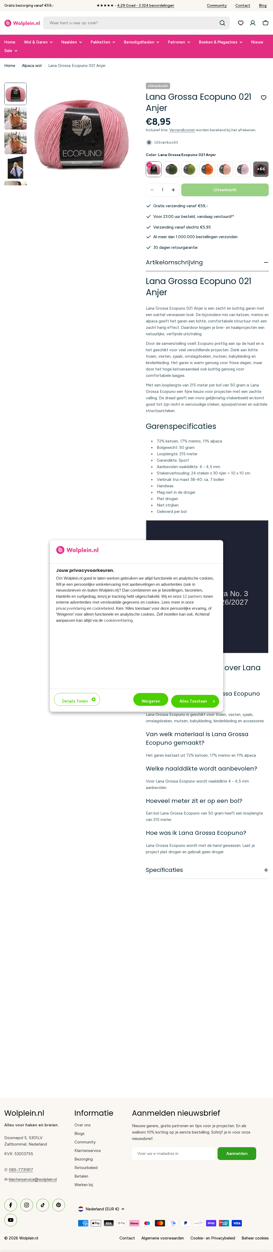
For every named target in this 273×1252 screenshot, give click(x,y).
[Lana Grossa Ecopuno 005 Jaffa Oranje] (207, 169)
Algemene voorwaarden (162, 1238)
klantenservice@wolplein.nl (33, 1179)
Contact (242, 5)
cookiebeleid (103, 608)
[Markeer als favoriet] (264, 97)
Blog (263, 5)
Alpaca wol (32, 65)
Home (9, 65)
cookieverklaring (118, 620)
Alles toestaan (193, 701)
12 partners (192, 596)
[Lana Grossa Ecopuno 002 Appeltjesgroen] (189, 169)
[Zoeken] (222, 23)
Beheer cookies (255, 1238)
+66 (261, 169)
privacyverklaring (71, 608)
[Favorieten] (240, 23)
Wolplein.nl (28, 1238)
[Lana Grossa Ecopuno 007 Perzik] (225, 169)
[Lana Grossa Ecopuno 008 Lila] (243, 169)
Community (217, 5)
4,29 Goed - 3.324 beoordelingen (145, 5)
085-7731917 (21, 1169)
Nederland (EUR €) (102, 1209)
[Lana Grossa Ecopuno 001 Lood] (171, 169)
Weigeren (151, 701)
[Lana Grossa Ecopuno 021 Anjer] (154, 169)
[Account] (253, 23)
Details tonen (75, 701)
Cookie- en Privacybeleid (212, 1238)
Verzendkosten (182, 130)
